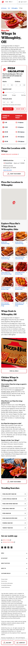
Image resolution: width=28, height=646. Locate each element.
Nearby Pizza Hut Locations (9, 154)
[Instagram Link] (12, 547)
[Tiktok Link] (9, 547)
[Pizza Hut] (14, 202)
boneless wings (5, 391)
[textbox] (14, 326)
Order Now (20, 109)
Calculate (8, 109)
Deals (6, 1)
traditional (18, 390)
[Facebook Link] (2, 547)
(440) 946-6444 (7, 170)
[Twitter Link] (5, 547)
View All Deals (14, 371)
